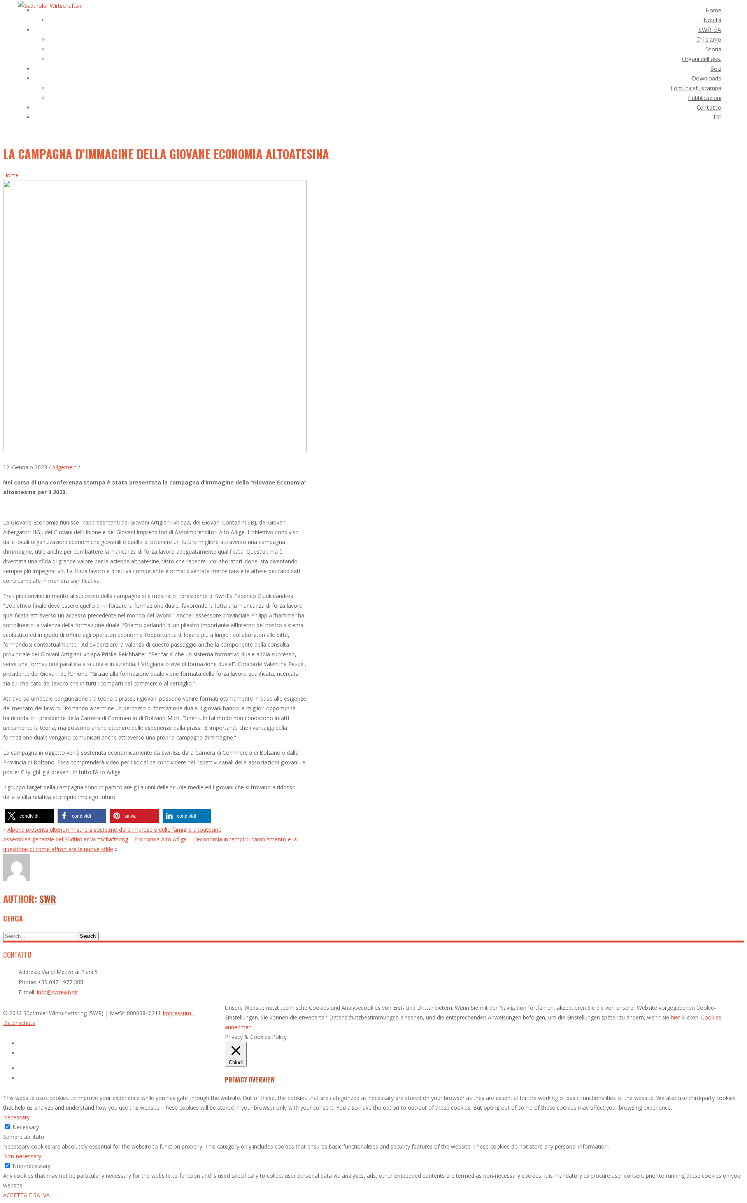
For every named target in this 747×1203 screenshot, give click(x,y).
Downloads (706, 78)
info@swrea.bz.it (57, 992)
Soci (715, 68)
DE (717, 117)
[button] (29, 816)
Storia (713, 49)
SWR (47, 899)
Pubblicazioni (704, 97)
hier (675, 1017)
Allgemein (64, 467)
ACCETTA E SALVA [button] (26, 1195)
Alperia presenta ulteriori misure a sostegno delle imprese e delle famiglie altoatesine (114, 829)
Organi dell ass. (701, 58)
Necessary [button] (16, 1117)
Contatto (709, 107)
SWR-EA (709, 29)
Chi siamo (708, 39)
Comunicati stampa (696, 88)
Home (713, 10)
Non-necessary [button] (22, 1156)
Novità (712, 19)
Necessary (25, 1127)
